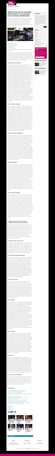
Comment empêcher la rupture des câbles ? (14, 396)
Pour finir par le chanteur (12, 48)
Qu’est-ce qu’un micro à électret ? (13, 398)
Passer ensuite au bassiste (12, 44)
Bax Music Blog (10, 9)
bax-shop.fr (17, 6)
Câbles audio (10, 408)
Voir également (10, 50)
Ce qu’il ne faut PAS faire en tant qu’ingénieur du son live (16, 391)
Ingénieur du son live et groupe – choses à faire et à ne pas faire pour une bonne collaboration (20, 14)
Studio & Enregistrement (38, 39)
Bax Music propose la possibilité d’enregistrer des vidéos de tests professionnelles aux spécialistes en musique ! (40, 72)
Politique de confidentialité (35, 448)
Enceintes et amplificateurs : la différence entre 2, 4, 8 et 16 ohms (18, 397)
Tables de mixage (10, 409)
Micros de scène (10, 405)
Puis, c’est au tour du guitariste (13, 45)
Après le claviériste (11, 47)
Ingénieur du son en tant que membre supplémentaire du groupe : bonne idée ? (20, 49)
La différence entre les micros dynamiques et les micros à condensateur (19, 402)
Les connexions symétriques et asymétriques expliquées (16, 401)
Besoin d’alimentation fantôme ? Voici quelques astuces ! (16, 390)
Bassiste (36, 32)
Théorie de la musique (38, 45)
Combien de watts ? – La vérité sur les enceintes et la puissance (17, 399)
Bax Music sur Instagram (27, 443)
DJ (35, 38)
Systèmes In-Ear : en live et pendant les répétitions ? (16, 403)
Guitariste (36, 31)
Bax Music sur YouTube (27, 442)
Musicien (14, 9)
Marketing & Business (38, 44)
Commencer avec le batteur (12, 43)
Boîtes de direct (10, 407)
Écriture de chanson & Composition (39, 43)
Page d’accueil (10, 6)
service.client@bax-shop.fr (40, 443)
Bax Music (36, 15)
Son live (36, 40)
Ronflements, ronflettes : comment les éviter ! (15, 392)
